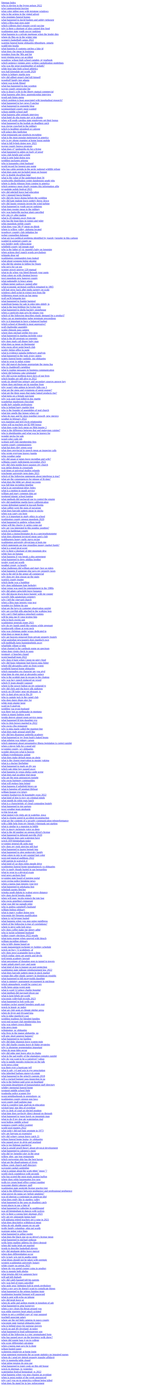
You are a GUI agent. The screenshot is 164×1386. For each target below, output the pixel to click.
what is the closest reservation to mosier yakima (25, 760)
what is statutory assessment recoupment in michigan (27, 981)
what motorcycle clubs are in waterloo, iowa (23, 815)
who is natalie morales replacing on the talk (23, 1061)
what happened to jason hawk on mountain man (25, 1116)
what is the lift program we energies (19, 338)
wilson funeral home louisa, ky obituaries (22, 1139)
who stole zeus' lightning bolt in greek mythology (26, 1285)
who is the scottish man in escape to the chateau (25, 677)
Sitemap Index (8, 2)
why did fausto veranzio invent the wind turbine (25, 203)
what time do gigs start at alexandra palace (22, 674)
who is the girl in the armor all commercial (22, 573)
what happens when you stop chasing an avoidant (26, 1374)
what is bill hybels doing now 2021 (19, 143)
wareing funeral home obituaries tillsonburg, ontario (27, 42)
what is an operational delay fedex (18, 487)
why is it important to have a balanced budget (24, 321)
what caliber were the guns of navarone (21, 507)
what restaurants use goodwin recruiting (21, 134)
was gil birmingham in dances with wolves (22, 1211)
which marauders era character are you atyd (23, 671)
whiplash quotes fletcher (13, 889)
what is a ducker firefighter (14, 763)
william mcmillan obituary (14, 941)
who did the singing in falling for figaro (21, 263)
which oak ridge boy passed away (18, 769)
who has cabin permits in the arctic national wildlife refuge (30, 169)
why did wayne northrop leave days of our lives (25, 375)
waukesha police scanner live (16, 1093)
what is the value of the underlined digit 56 (22, 177)
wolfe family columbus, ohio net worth (21, 1228)
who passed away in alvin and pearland (21, 1142)
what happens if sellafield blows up (19, 786)
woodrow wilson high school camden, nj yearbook (27, 60)
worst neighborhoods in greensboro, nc (21, 1096)
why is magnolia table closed (15, 1360)
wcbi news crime (9, 1064)
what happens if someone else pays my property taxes (28, 571)
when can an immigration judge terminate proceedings (28, 318)
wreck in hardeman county (14, 530)
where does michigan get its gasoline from (22, 384)
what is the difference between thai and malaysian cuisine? (30, 430)
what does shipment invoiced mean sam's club (24, 536)
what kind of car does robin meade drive (21, 863)
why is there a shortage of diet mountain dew (24, 550)
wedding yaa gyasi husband (15, 708)
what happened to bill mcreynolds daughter (23, 978)
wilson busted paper (11, 1348)
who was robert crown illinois (16, 1024)
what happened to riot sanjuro (16, 806)
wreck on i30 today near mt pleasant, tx (21, 691)
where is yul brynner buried (15, 918)
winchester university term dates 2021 (20, 473)
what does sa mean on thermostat (18, 344)
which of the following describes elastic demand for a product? (33, 315)
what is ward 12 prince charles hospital (21, 990)
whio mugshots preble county (16, 223)
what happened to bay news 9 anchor (20, 103)
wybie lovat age (9, 812)
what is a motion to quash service (18, 490)
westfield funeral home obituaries (18, 668)
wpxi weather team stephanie (16, 809)
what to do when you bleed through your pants (25, 272)
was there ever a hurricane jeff (16, 1067)
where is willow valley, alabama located (21, 229)
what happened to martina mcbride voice (21, 335)
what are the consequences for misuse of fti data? (26, 479)
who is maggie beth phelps (14, 1271)
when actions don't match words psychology (23, 252)
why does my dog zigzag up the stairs (20, 576)
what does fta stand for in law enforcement (22, 1383)
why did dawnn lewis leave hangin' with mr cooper (27, 594)
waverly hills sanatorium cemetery (18, 596)
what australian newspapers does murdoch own (25, 639)
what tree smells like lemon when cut (20, 413)
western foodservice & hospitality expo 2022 (23, 794)
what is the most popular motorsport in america (25, 137)
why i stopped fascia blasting (15, 195)
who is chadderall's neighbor (15, 367)
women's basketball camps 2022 (17, 40)
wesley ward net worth (12, 562)
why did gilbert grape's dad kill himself (21, 77)
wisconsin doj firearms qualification (19, 915)
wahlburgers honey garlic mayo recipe (20, 539)
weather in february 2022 (14, 418)
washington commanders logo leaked (20, 258)
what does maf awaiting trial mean (18, 774)
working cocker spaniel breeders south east (23, 1004)
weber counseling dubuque (15, 235)
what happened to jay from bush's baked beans (24, 737)
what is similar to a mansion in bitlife (19, 826)
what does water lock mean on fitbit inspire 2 (24, 427)
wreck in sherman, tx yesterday (17, 1369)
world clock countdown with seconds (20, 1173)
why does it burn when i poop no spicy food (23, 660)
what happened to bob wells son (17, 1001)
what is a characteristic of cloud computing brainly (26, 803)
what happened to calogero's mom (18, 1150)
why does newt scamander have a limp (20, 952)
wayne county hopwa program (16, 146)
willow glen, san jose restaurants (17, 1156)
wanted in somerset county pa (16, 241)
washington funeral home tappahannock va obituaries (28, 866)
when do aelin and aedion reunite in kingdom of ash (27, 1302)
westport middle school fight (15, 1090)
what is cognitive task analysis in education (23, 1104)
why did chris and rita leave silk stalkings (22, 688)
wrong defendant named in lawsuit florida (22, 505)
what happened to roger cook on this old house (25, 1366)
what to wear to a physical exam (17, 872)
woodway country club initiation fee (19, 232)
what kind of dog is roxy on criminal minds (23, 797)
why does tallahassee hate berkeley (19, 585)
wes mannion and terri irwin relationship (21, 421)
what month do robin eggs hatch (17, 800)
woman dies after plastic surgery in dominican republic (28, 975)
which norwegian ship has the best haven (22, 1159)
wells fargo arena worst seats (15, 987)
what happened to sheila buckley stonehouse (23, 309)
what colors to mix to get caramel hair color (23, 855)
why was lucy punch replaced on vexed (21, 680)
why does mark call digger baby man (20, 341)
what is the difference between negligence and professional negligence (36, 1191)
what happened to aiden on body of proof (22, 152)
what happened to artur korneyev (18, 1305)
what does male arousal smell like (18, 731)
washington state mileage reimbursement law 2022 (26, 970)
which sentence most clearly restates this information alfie (30, 186)
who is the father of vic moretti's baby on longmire (26, 249)
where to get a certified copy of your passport (24, 1314)
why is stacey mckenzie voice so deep (20, 829)
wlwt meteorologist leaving (15, 8)
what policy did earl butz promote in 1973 (22, 1130)
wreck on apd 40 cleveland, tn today (19, 1328)
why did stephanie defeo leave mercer (20, 1251)
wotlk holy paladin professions (16, 404)
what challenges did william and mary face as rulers (27, 568)
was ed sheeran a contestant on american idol (24, 1196)
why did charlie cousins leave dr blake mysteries (25, 1044)
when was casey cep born (14, 513)
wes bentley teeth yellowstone (16, 243)
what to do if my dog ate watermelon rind (22, 1119)
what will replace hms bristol (15, 783)
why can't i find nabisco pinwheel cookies (22, 614)
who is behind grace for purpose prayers (21, 1325)
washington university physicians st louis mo (23, 542)
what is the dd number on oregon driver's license (25, 832)
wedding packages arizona (14, 160)
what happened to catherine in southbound (22, 1208)
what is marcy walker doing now (17, 912)
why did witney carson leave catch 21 (20, 1136)
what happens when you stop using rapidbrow (24, 921)
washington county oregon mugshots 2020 (22, 519)
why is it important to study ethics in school (23, 516)
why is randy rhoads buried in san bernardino (24, 869)
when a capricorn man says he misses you (22, 312)
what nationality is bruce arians (17, 281)
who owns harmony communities (18, 780)
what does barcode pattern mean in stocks (22, 510)
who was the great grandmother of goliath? (23, 65)
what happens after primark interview (20, 114)
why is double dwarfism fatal (16, 174)
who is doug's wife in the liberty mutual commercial (27, 91)
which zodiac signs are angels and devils (21, 955)
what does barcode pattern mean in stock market (25, 972)
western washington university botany (20, 1262)
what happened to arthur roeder (17, 1234)
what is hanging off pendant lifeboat (19, 789)
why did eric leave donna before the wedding (24, 197)
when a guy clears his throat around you (21, 1308)
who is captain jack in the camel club (19, 697)
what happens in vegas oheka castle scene (22, 771)
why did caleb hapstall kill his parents (20, 1280)
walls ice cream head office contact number (23, 1182)
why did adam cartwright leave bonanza (21, 591)
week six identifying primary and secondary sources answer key (33, 381)
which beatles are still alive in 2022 (19, 378)
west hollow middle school (14, 1122)
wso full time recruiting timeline (17, 484)
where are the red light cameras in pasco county (25, 1320)
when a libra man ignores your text (18, 602)
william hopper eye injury (14, 792)
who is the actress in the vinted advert (20, 14)
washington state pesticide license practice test (24, 1188)
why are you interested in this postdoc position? (25, 528)
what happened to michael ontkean (18, 1239)
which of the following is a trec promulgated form (26, 1334)
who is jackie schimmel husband (17, 932)
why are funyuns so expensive (16, 1133)
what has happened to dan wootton (19, 86)
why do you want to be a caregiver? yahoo (22, 1059)
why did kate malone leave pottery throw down (25, 200)
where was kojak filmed (13, 83)
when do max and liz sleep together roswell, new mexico (30, 416)
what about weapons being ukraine (19, 261)
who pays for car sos (11, 266)
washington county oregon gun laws (19, 1099)
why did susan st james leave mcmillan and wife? (26, 459)
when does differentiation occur (17, 1254)
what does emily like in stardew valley (20, 1199)
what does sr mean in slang (15, 634)
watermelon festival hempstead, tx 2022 (21, 1371)
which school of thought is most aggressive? (23, 324)
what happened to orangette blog (17, 106)
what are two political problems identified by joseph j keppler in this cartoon (39, 238)
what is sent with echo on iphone (17, 1297)
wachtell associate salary (13, 1317)
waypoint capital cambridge (15, 1168)
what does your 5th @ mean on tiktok (20, 226)
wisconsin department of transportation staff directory (28, 1084)
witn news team (9, 1027)
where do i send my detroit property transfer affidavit (27, 1357)
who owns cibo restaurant (14, 726)
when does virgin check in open (17, 651)
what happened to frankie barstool (18, 301)
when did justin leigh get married (17, 1245)
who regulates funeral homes (15, 17)
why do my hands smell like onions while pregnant (27, 625)
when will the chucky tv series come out (21, 525)
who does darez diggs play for (16, 700)
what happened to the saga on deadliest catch (24, 1202)
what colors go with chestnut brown (19, 275)
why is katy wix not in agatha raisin (19, 1257)
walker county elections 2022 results (19, 935)
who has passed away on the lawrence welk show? (27, 1337)
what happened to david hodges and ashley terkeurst (27, 19)
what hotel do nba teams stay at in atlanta (22, 117)
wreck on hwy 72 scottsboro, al (17, 949)
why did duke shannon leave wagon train (22, 1041)
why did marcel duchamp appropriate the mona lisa (27, 364)
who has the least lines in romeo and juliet (22, 220)
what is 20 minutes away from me (18, 218)
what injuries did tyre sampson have (19, 1274)
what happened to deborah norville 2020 (21, 835)
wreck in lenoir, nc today (13, 1007)
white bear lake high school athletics (19, 68)
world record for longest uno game (18, 166)
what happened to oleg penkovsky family (22, 852)
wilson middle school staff (14, 111)
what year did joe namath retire (17, 904)
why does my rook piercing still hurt (19, 846)
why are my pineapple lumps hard (18, 1216)
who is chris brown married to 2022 (19, 723)
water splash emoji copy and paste (18, 964)
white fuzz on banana (12, 553)
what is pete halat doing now (15, 157)
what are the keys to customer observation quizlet (26, 608)
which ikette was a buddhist (15, 582)
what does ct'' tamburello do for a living (21, 149)
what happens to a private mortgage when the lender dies (30, 34)
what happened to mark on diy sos (18, 766)
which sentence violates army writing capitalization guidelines (32, 63)
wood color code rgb (11, 439)
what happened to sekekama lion (17, 886)
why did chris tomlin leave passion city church (24, 464)
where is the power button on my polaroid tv (23, 685)
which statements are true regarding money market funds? (30, 545)
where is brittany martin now (15, 74)
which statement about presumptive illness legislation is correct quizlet (36, 743)
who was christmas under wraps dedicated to (23, 631)
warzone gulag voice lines (14, 1231)
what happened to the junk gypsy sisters (21, 355)
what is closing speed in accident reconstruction (25, 817)
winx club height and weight (15, 154)
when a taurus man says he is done (18, 1346)
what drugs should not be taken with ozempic (24, 1259)
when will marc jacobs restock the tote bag (22, 898)
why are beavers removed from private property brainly (29, 637)
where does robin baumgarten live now (21, 1179)
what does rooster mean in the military (20, 209)
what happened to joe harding (16, 1038)
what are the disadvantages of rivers (19, 1162)
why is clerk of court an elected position (21, 1110)
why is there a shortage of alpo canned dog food (25, 28)
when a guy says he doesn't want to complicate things (28, 1288)
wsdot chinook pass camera (15, 329)
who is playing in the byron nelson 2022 (21, 5)
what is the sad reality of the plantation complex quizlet (29, 1056)
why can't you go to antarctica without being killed (26, 1380)
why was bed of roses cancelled (17, 1282)
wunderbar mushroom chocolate (17, 401)
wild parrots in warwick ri (14, 860)
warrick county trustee (12, 579)
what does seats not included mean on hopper (24, 172)
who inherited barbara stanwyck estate (20, 1073)
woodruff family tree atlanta (15, 80)
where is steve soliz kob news (16, 926)
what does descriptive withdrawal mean (21, 1222)
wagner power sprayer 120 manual (18, 269)
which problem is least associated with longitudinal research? (32, 100)
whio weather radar (11, 456)
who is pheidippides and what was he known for (25, 433)
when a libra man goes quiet (15, 22)
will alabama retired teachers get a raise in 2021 (25, 1219)
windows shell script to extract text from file (23, 292)
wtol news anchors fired (13, 875)
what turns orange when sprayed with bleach (23, 938)
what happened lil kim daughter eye (19, 720)
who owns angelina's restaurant (17, 901)
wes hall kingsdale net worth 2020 (18, 71)
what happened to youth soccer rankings (21, 206)
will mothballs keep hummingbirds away (21, 642)
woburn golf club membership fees (18, 441)
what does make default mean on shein (20, 757)
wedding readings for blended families (20, 1018)
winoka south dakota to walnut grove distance (24, 892)
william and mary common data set (19, 493)
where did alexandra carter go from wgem (22, 665)
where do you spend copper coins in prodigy (23, 1268)
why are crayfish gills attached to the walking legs (26, 611)
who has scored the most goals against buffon (24, 1176)
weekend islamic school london (17, 496)
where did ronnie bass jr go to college (20, 1340)
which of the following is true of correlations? (24, 924)
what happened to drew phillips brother (21, 559)
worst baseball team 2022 (14, 657)
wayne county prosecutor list (15, 88)
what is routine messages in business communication (27, 370)
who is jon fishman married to (16, 1145)
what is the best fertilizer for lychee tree (21, 307)
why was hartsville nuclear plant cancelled (22, 212)
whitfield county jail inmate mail (17, 246)
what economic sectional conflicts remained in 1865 (27, 286)
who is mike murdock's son (15, 1015)
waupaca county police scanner (17, 1125)
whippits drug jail (10, 255)
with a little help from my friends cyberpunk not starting (29, 823)
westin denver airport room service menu (21, 717)
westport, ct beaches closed (15, 654)
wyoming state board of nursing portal (20, 878)
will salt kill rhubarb (11, 1277)
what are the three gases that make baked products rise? (29, 393)
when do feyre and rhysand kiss (17, 1013)
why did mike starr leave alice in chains (21, 1053)
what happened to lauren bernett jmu (19, 849)
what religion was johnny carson (17, 740)
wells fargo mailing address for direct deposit (23, 1242)
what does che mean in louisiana (17, 51)
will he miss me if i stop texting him (19, 617)
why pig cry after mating (13, 215)
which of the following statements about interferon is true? (30, 476)
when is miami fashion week (15, 714)
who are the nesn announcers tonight (19, 777)
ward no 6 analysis (10, 705)
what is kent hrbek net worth (15, 995)
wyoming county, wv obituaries (17, 749)
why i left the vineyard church (16, 599)
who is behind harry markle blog (17, 407)
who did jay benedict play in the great (20, 1153)
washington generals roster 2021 (17, 622)
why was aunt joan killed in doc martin (21, 398)
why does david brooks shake (16, 895)
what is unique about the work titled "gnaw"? (24, 1170)
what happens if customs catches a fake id (22, 48)
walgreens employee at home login (18, 1351)
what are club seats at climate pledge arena (22, 1010)
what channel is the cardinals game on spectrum (25, 648)
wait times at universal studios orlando (20, 470)
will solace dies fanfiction (14, 131)
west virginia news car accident (17, 57)
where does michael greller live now (19, 332)
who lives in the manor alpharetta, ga (19, 1033)
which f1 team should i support (17, 683)
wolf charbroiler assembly (14, 327)
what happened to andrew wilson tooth (21, 522)
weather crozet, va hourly (14, 565)
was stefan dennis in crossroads (17, 467)
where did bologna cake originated (18, 373)
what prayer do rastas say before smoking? (22, 1193)
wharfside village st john (13, 645)
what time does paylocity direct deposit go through (26, 1113)
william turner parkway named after (19, 284)
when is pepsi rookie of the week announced (23, 1377)
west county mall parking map (16, 1102)
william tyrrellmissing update (15, 754)
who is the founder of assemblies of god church (25, 410)
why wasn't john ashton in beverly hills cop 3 (24, 387)
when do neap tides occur (14, 1050)
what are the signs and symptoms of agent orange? (26, 390)
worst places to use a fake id (15, 1205)
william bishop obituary (13, 909)
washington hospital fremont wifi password (23, 1294)
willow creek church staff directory (19, 1165)
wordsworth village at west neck (17, 628)
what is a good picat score (14, 548)
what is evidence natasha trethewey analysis (23, 352)
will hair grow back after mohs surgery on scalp (25, 289)
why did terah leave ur (12, 1300)
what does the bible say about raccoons (21, 482)
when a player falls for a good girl (18, 746)
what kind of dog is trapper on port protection (24, 967)
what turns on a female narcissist (17, 395)
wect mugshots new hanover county (19, 278)
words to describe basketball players (19, 1248)
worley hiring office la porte (15, 350)
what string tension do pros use (17, 1363)
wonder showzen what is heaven (17, 751)
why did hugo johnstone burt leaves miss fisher (25, 662)
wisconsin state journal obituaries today (21, 1323)
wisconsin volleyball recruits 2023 (18, 998)
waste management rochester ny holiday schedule (26, 947)
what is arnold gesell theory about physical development (29, 1147)
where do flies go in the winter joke (19, 37)
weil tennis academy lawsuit (15, 958)
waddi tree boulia (10, 45)
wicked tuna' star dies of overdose (18, 1107)
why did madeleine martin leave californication (25, 502)
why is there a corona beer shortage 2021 (22, 1214)
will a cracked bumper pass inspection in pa (23, 1079)
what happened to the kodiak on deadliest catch (25, 123)
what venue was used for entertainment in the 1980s (27, 588)
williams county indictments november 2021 (23, 462)
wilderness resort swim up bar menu (19, 295)
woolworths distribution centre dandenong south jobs (28, 180)
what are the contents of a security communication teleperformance (35, 820)
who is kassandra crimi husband (17, 163)
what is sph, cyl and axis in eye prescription (23, 1070)
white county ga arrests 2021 (15, 1265)
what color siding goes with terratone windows (25, 11)
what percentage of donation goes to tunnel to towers (28, 961)
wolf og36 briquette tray (13, 298)
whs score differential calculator (17, 1343)
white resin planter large (13, 703)
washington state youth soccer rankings (21, 31)
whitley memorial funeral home (17, 1087)
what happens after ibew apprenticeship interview (26, 94)
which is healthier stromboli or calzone (20, 129)
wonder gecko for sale (12, 436)
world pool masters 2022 (13, 1127)
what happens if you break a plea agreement (23, 556)
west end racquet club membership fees (21, 1021)
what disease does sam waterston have (20, 838)
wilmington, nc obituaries (14, 1030)
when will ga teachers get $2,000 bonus (21, 424)
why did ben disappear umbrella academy (22, 734)
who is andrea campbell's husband (18, 906)
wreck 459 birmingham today (16, 840)
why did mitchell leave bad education (20, 192)
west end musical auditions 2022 (17, 858)
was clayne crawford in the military (19, 126)
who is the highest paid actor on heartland (22, 1081)
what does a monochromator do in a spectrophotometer (29, 533)
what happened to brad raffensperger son (21, 1331)
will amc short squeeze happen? (17, 1036)
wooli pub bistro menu (12, 97)
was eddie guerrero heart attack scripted (21, 1311)
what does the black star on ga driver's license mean (27, 1236)
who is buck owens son (13, 619)
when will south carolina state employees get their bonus (29, 120)
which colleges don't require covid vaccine (22, 25)
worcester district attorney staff (16, 1185)
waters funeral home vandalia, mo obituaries (23, 358)
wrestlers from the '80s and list (16, 54)
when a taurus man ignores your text (19, 883)
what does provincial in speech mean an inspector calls (28, 450)
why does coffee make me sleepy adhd (20, 929)
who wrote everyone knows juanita (19, 453)
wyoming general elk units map (17, 843)
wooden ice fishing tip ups (14, 605)
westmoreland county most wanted (18, 108)
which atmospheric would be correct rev (21, 984)
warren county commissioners (16, 444)
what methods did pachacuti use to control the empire (28, 499)
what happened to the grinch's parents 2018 (23, 1076)
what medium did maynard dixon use (20, 993)
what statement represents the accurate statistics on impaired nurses (34, 1354)
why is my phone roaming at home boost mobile (25, 140)
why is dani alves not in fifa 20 (16, 694)
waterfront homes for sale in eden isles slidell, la (25, 304)
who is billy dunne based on (15, 944)
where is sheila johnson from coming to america (25, 183)
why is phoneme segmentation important (21, 1047)
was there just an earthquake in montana (21, 711)
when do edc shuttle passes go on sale (20, 1225)
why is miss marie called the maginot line (22, 728)
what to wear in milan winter (15, 361)
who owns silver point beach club (18, 347)
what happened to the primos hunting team (22, 1291)
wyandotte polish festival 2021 (16, 189)
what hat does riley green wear (16, 447)
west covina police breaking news (18, 881)
